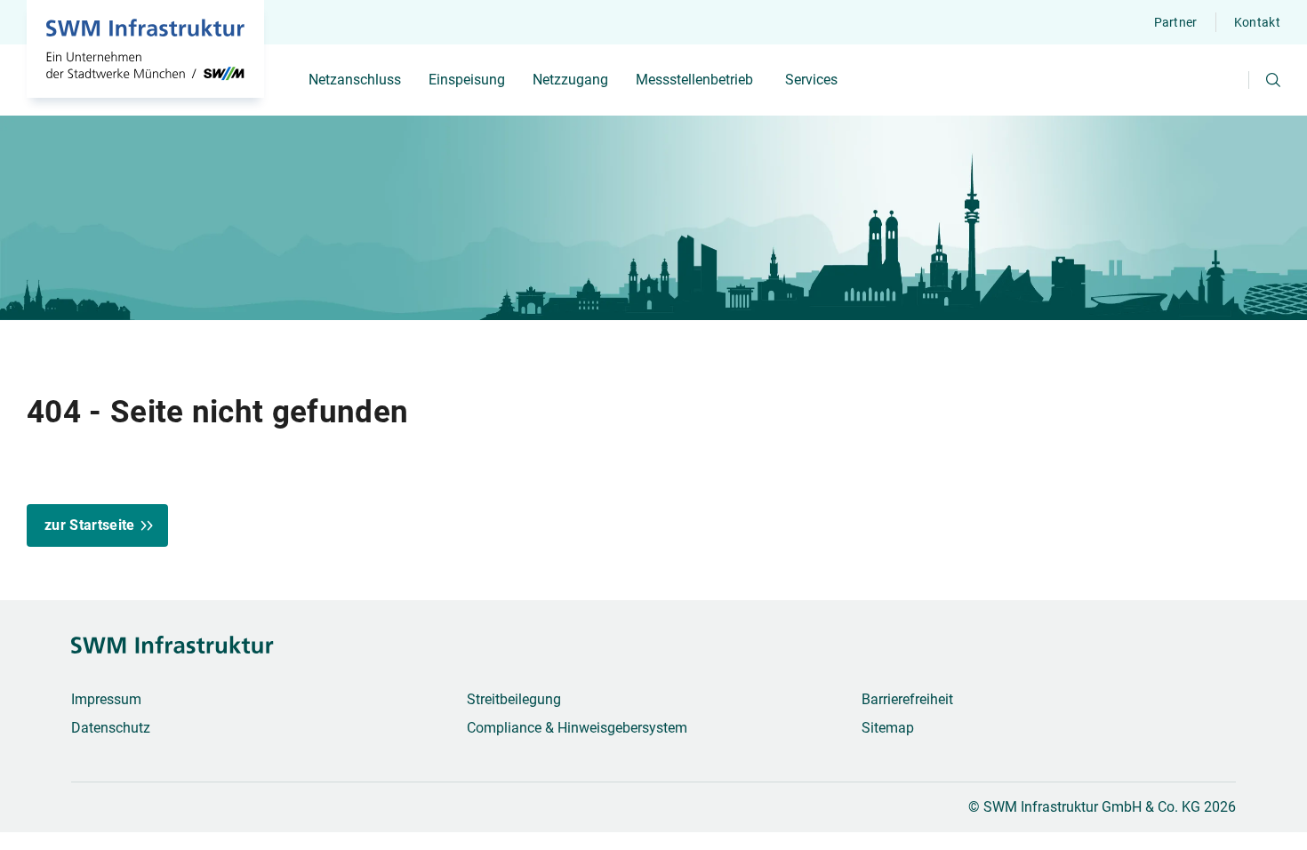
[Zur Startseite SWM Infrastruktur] (145, 49)
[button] (1273, 80)
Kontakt (1257, 22)
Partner (1176, 22)
